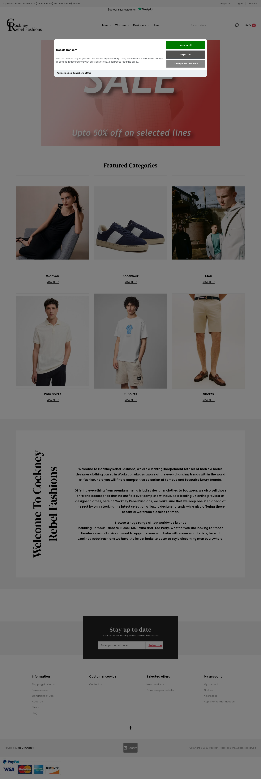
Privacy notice (64, 73)
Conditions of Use (82, 73)
